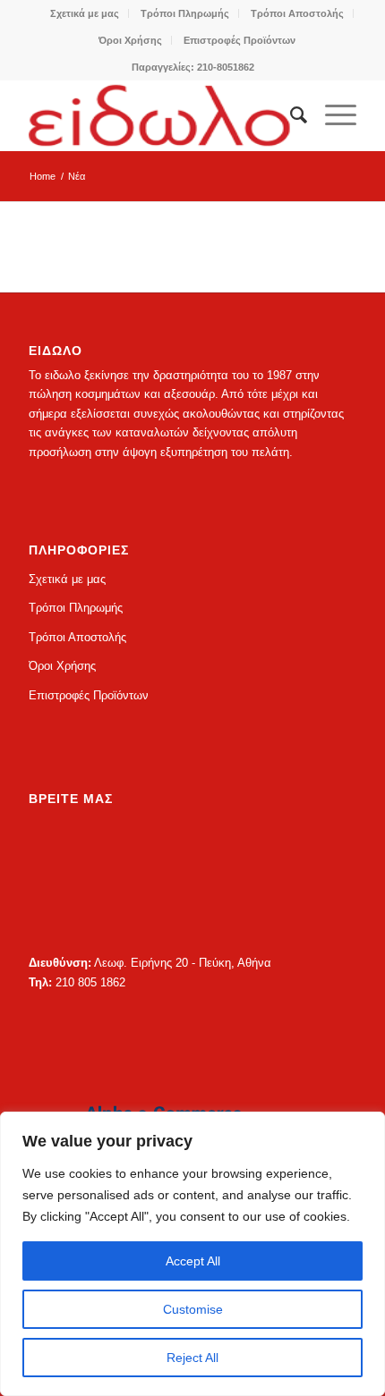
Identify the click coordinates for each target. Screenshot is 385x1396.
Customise (193, 1309)
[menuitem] (85, 13)
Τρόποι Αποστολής (297, 13)
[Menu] (331, 115)
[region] (192, 1254)
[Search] (289, 115)
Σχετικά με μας (84, 13)
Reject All (192, 1357)
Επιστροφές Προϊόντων (239, 40)
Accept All (193, 1261)
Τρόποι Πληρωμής (185, 13)
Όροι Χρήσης (130, 40)
